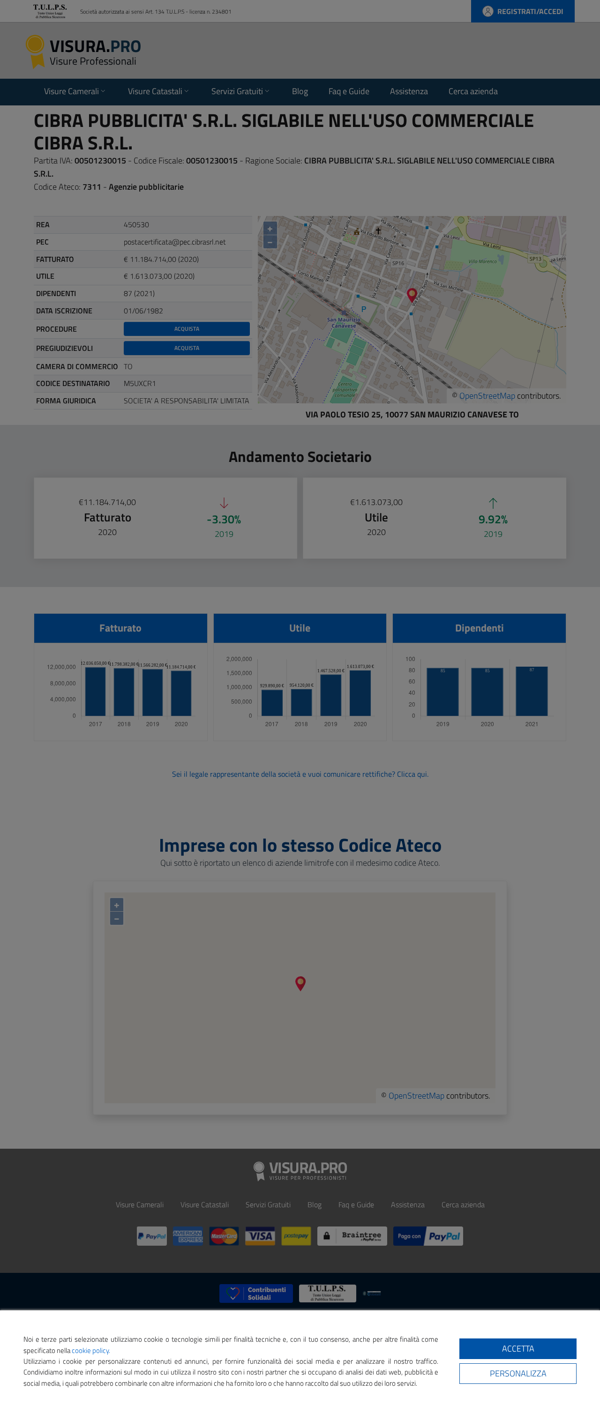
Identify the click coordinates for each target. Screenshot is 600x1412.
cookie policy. (91, 1350)
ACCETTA (518, 1348)
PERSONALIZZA (518, 1373)
